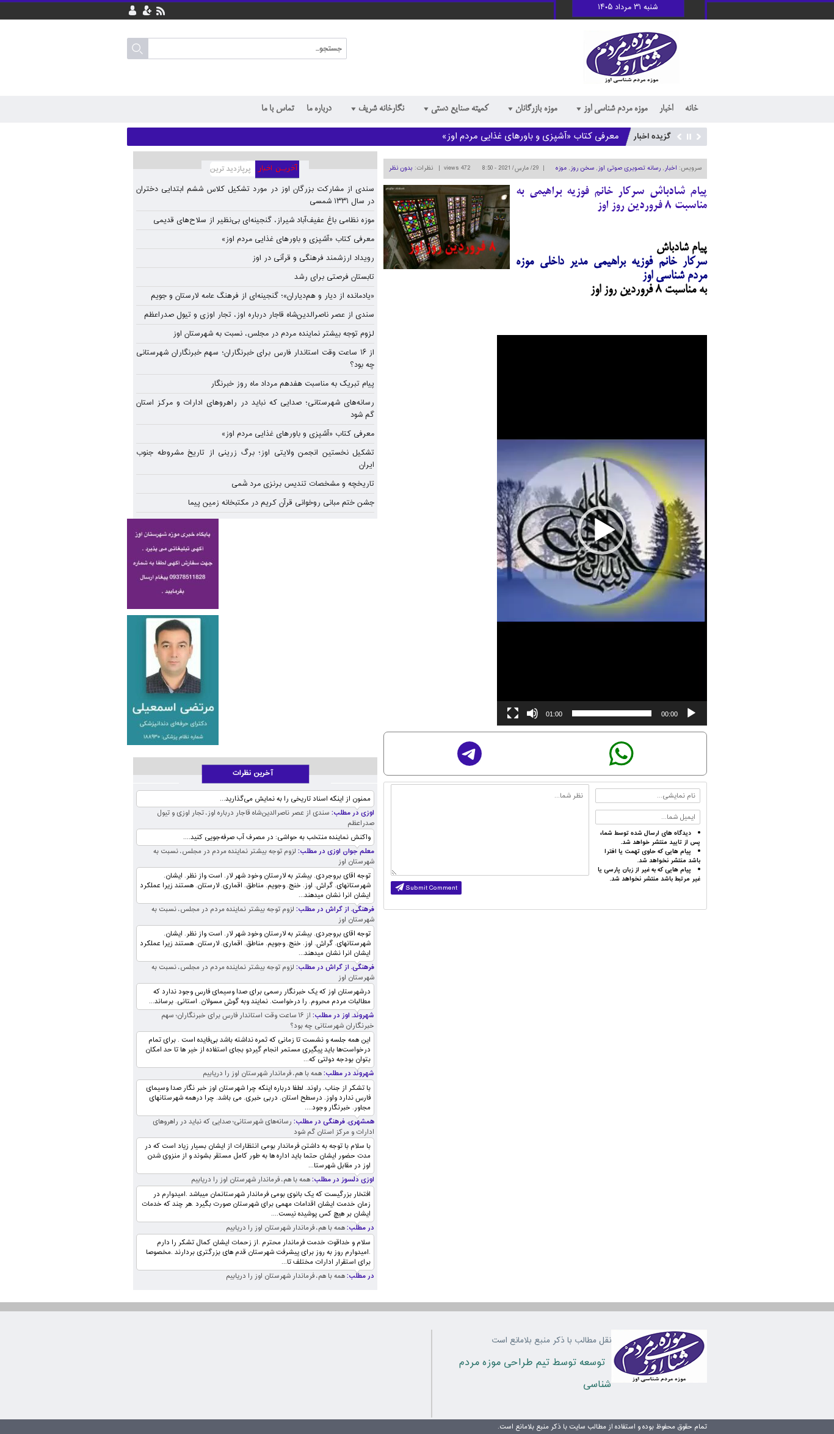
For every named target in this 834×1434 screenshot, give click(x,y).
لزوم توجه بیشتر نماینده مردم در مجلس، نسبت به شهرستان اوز (273, 334)
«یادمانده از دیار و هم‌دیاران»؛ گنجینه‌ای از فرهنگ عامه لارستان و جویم (262, 296)
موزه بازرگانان (536, 108)
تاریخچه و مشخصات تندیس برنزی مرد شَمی (302, 484)
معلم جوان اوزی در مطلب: (335, 851)
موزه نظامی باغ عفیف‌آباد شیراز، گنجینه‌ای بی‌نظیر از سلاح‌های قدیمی (263, 220)
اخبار (666, 108)
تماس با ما (277, 108)
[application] (602, 530)
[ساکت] (532, 713)
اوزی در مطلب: (352, 813)
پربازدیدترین (228, 169)
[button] (602, 530)
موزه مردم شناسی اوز (615, 108)
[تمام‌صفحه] (513, 713)
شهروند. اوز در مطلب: (342, 1015)
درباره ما (319, 108)
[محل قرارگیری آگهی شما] (173, 564)
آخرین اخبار (282, 169)
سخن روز (582, 168)
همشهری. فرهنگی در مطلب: (333, 1121)
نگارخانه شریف (381, 108)
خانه (691, 108)
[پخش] (691, 713)
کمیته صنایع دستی (459, 108)
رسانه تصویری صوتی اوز (629, 168)
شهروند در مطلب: (348, 1073)
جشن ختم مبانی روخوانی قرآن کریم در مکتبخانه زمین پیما (281, 503)
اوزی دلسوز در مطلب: (342, 1179)
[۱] (173, 680)
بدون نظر (401, 168)
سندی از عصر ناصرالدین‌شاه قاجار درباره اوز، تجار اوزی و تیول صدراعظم (259, 315)
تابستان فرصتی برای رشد (334, 277)
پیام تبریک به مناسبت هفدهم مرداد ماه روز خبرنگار (292, 384)
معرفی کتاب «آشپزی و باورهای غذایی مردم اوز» (530, 135)
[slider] (611, 713)
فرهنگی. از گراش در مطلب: (334, 909)
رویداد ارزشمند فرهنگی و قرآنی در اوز (313, 258)
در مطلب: (359, 1228)
